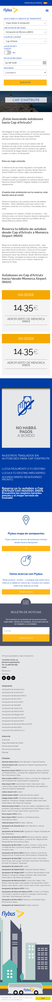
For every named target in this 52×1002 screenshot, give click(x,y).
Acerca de (6, 740)
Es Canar (5, 863)
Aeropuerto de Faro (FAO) (11, 699)
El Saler (22, 823)
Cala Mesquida (16, 896)
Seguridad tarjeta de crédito (12, 743)
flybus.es (5, 674)
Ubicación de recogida (15, 28)
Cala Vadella (40, 786)
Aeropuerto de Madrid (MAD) (13, 711)
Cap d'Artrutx (34, 811)
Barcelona (25, 770)
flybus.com (6, 671)
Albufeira (25, 845)
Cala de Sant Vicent (23, 784)
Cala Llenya (6, 861)
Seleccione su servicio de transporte (22, 19)
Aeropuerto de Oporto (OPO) (13, 721)
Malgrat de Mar (34, 773)
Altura (40, 845)
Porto (20, 814)
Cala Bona (16, 894)
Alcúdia (36, 892)
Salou (18, 775)
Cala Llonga (12, 786)
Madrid (36, 795)
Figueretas (20, 789)
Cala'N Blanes (39, 808)
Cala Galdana (15, 808)
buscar (26, 82)
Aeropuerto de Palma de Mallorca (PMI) (17, 724)
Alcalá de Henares (26, 795)
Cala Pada (21, 786)
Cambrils (45, 770)
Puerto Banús (7, 803)
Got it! (43, 998)
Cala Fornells (42, 894)
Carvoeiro (5, 850)
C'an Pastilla (44, 892)
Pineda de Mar (10, 781)
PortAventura (10, 775)
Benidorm (27, 762)
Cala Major (6, 896)
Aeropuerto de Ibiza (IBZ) (11, 705)
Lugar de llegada (12, 37)
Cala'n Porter (23, 811)
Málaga (22, 801)
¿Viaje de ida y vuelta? (10, 47)
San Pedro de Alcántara (22, 803)
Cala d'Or (24, 894)
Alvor (45, 845)
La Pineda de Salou (9, 773)
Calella (38, 770)
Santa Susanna (22, 781)
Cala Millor (27, 896)
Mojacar (30, 765)
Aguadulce (22, 765)
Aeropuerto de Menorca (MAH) (13, 718)
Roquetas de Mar (40, 765)
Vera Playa (6, 767)
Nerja (44, 801)
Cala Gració (36, 784)
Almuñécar (23, 798)
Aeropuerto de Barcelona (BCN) (14, 696)
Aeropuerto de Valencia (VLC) (13, 730)
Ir (26, 548)
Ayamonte (20, 847)
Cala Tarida (30, 786)
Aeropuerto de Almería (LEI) (12, 692)
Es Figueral (11, 789)
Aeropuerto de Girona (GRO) (12, 702)
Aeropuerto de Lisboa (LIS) (12, 708)
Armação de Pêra (8, 847)
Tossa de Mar (34, 781)
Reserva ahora (26, 592)
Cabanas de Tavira (38, 847)
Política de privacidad (10, 746)
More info (20, 1000)
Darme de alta (26, 638)
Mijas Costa (37, 801)
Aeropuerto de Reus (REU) (12, 727)
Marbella (28, 801)
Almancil (33, 845)
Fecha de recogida (13, 58)
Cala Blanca (40, 806)
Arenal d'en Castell (27, 806)
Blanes (32, 770)
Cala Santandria (27, 808)
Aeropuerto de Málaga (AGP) (13, 715)
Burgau (27, 847)
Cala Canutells (13, 883)
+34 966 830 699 (11, 665)
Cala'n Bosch (13, 885)
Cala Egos (32, 894)
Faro (12, 850)
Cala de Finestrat (38, 762)
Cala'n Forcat (12, 811)
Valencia (29, 823)
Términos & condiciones (11, 749)
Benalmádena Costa (35, 798)
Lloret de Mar (22, 773)
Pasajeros (9, 68)
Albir (21, 762)
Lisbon (20, 792)
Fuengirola (14, 801)
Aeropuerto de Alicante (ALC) (13, 689)
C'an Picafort (6, 894)
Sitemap (5, 752)
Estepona (5, 801)
